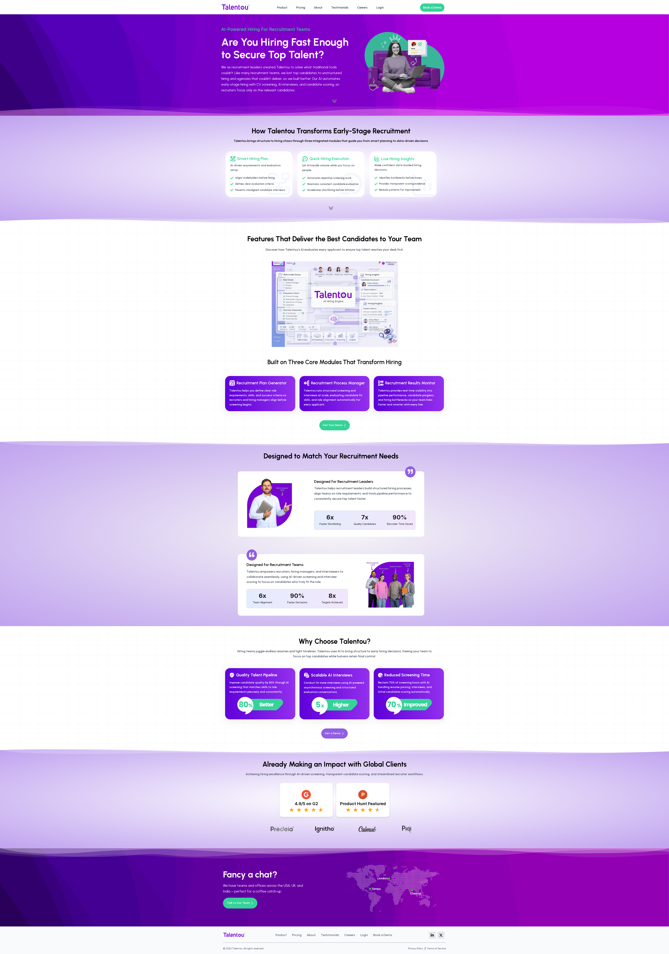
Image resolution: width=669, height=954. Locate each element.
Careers (362, 7)
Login (380, 7)
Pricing (300, 7)
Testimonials (339, 7)
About (318, 7)
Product (282, 7)
